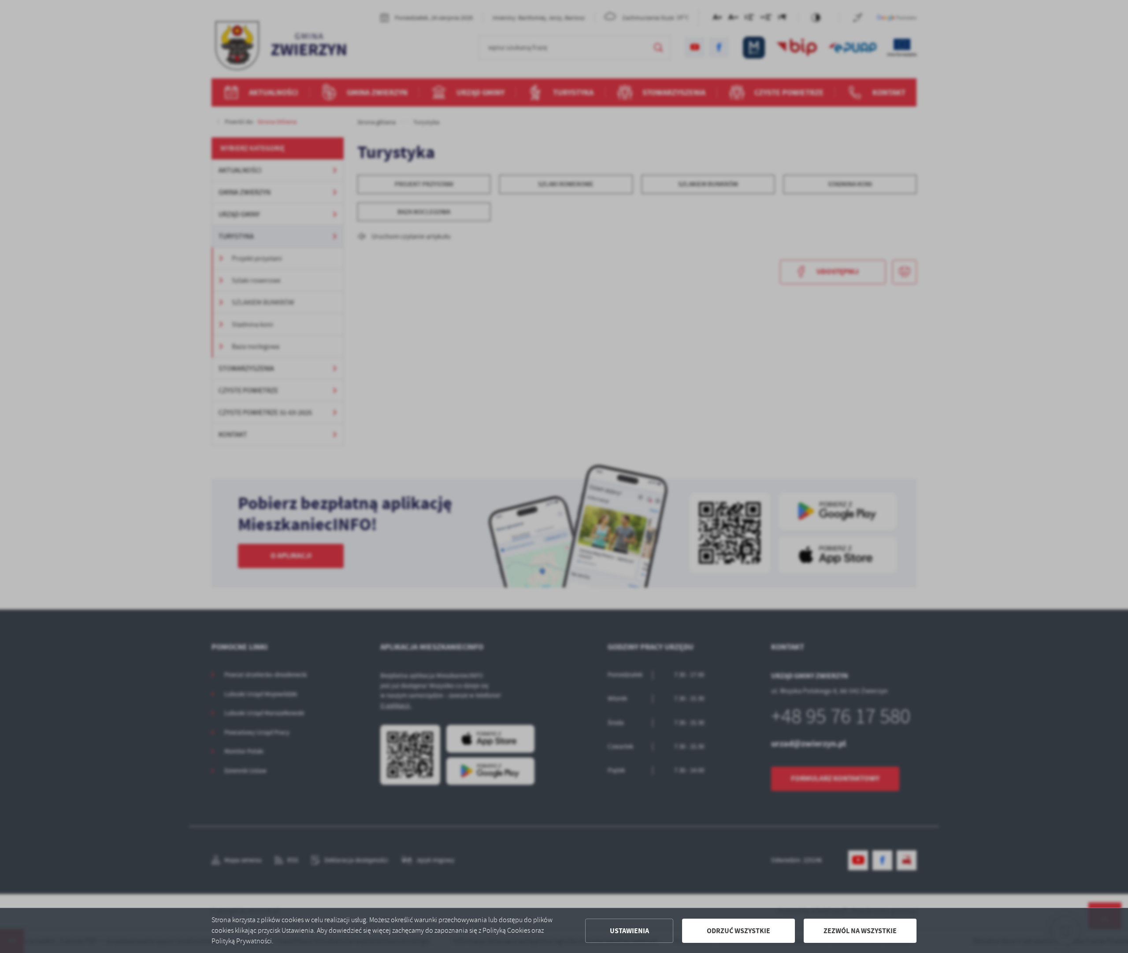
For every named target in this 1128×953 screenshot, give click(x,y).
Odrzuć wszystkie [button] (738, 930)
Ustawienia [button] (629, 930)
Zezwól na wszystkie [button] (860, 930)
